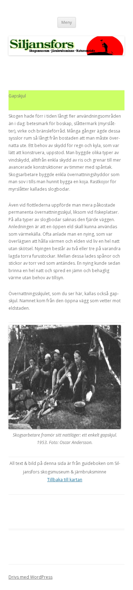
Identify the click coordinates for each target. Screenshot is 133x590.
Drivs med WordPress (30, 577)
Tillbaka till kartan (64, 480)
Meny (66, 22)
